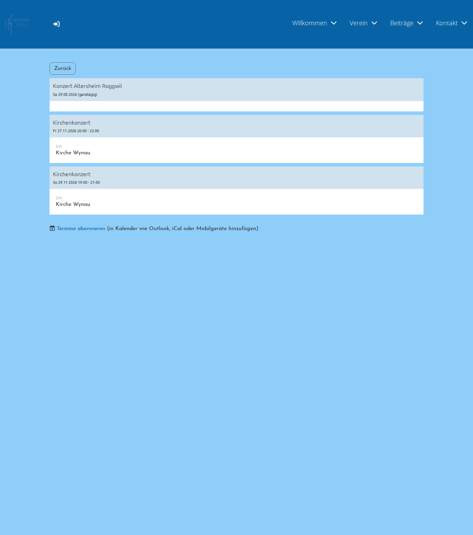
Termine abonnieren (81, 229)
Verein (359, 23)
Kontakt (447, 23)
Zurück (62, 68)
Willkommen (309, 23)
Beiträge (401, 23)
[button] (236, 94)
